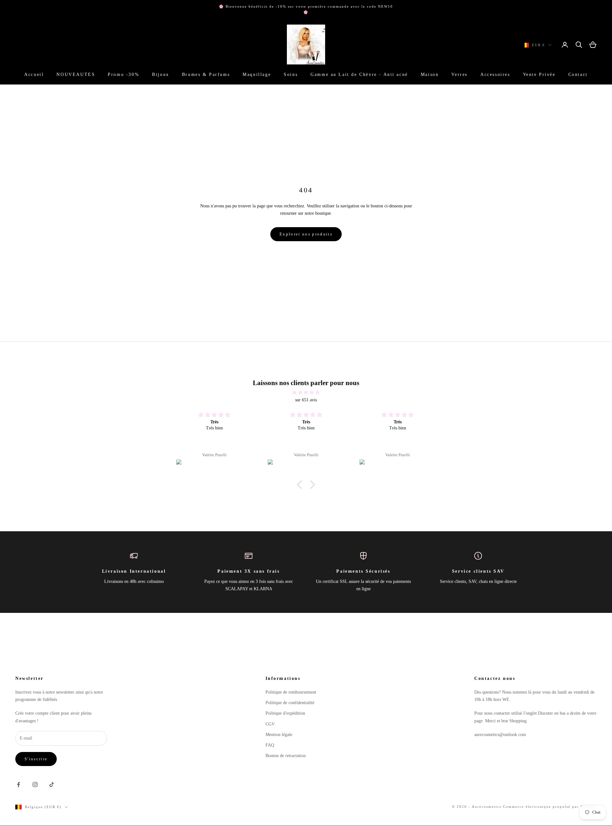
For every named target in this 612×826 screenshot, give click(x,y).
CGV (270, 724)
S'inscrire (36, 758)
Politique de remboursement (291, 692)
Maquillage (257, 74)
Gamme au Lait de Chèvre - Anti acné (359, 74)
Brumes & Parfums (206, 74)
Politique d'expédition (285, 713)
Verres (459, 74)
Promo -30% (123, 74)
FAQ (270, 745)
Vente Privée (539, 74)
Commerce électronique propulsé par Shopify (550, 806)
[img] (306, 392)
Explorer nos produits (306, 234)
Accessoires (495, 74)
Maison (430, 74)
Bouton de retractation (286, 755)
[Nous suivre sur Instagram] (35, 784)
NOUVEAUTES (75, 74)
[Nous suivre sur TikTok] (51, 784)
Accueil (34, 74)
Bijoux (160, 74)
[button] (301, 484)
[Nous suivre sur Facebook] (18, 784)
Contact (578, 74)
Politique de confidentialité (290, 702)
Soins (291, 74)
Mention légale (279, 734)
